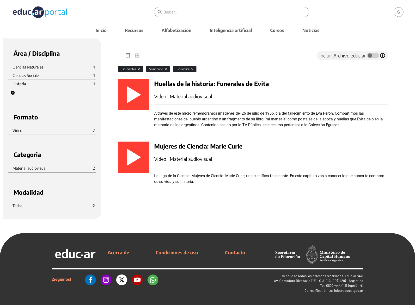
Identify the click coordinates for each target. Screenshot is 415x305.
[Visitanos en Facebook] (90, 279)
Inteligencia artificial (231, 30)
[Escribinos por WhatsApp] (152, 279)
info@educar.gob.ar (348, 290)
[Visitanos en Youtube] (137, 279)
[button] (13, 92)
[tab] (128, 55)
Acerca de (118, 252)
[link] (398, 12)
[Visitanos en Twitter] (121, 279)
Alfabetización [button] (176, 30)
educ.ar (291, 276)
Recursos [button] (134, 30)
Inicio (101, 30)
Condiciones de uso (177, 252)
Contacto (235, 252)
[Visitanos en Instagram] (106, 279)
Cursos (277, 30)
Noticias (310, 30)
